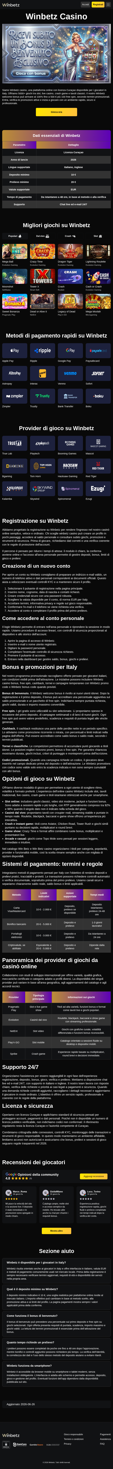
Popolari (12, 236)
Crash (68, 236)
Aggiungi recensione (94, 1176)
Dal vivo (40, 236)
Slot (96, 236)
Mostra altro (56, 1231)
